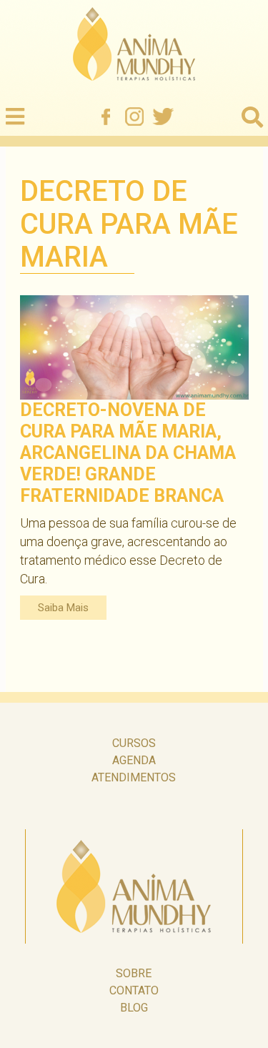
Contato (134, 990)
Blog (134, 1007)
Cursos (134, 743)
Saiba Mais (63, 607)
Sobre (134, 973)
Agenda (134, 760)
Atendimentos (133, 777)
